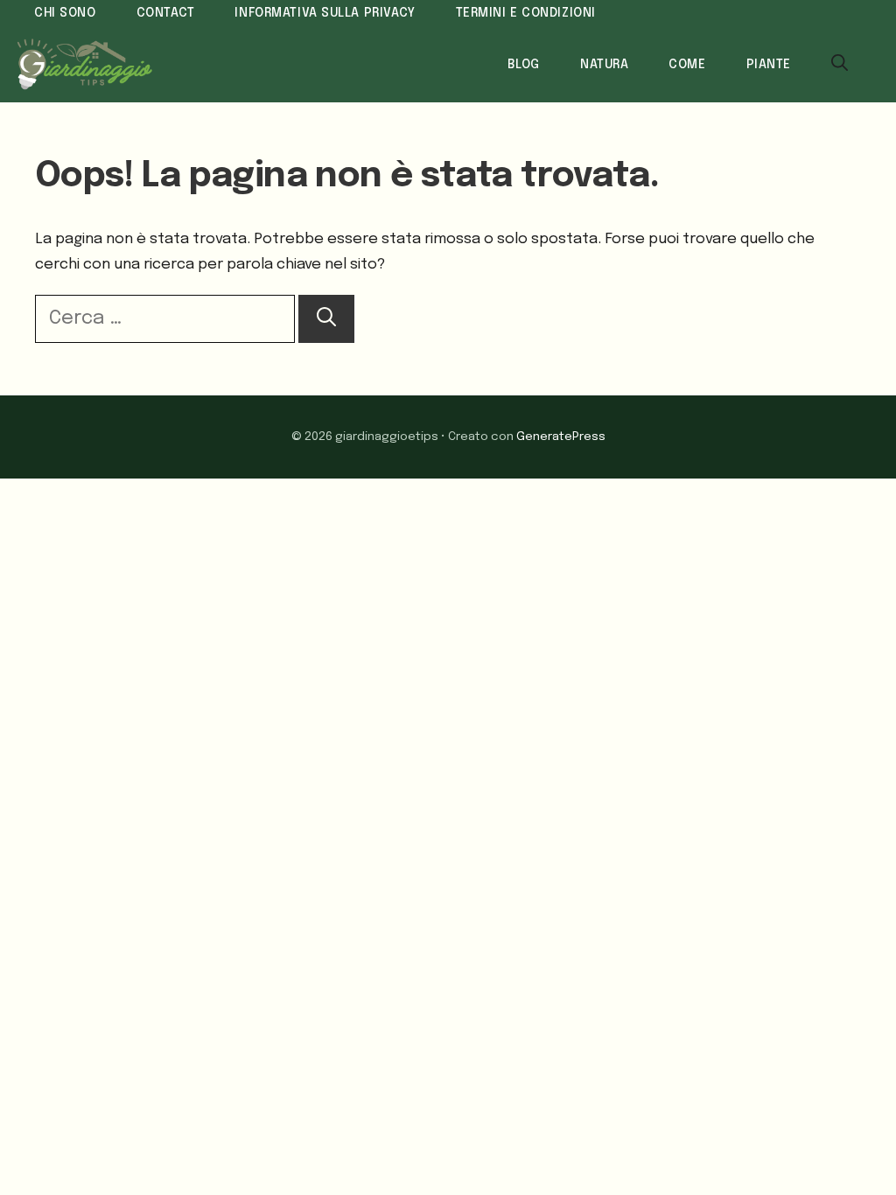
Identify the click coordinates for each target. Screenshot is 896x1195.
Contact (165, 13)
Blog (524, 65)
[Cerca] (326, 319)
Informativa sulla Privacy (324, 13)
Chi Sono (65, 13)
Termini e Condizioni (526, 13)
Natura (604, 65)
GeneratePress (561, 436)
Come (686, 65)
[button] (839, 65)
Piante (768, 65)
